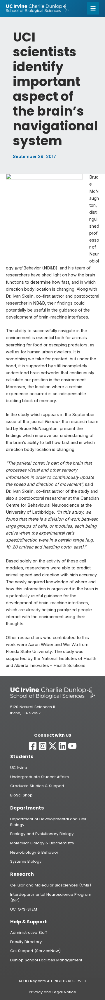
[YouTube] (72, 746)
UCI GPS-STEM (23, 909)
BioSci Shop (21, 795)
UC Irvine (18, 767)
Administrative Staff (28, 932)
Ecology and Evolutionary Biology (42, 834)
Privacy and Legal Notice (52, 992)
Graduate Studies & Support (37, 786)
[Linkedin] (62, 746)
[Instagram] (42, 746)
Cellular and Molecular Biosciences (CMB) (50, 885)
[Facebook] (32, 746)
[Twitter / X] (52, 746)
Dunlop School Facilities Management (46, 960)
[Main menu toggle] (93, 8)
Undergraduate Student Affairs (39, 777)
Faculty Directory (26, 942)
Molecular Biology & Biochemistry (42, 843)
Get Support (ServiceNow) (35, 951)
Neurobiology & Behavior (34, 852)
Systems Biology (25, 861)
